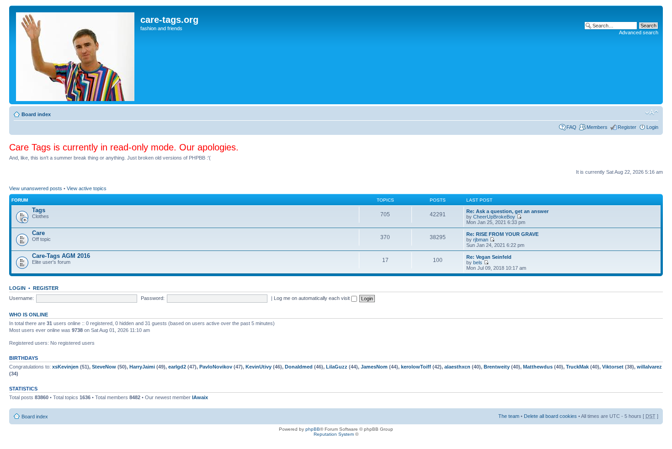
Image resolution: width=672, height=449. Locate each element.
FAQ (571, 127)
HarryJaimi (142, 366)
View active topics (87, 188)
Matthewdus (538, 366)
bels (477, 262)
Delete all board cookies (550, 416)
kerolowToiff (416, 366)
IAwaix (200, 397)
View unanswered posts (35, 188)
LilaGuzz (336, 366)
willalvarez (649, 366)
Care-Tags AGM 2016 (61, 255)
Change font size (651, 112)
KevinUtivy (258, 366)
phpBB (312, 429)
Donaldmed (299, 366)
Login (652, 127)
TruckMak (577, 366)
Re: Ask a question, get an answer (507, 211)
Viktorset (613, 366)
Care (38, 233)
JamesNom (374, 366)
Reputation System (334, 434)
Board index (36, 114)
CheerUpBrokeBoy (494, 216)
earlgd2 (177, 366)
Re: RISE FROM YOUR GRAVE (502, 234)
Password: (153, 298)
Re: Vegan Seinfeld (489, 257)
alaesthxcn (457, 366)
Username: (21, 298)
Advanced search (638, 32)
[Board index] (75, 55)
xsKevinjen (65, 366)
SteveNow (104, 366)
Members (597, 127)
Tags (38, 210)
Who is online (28, 314)
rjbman (480, 239)
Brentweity (497, 366)
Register (627, 127)
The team (508, 416)
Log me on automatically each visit (312, 298)
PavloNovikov (215, 366)
